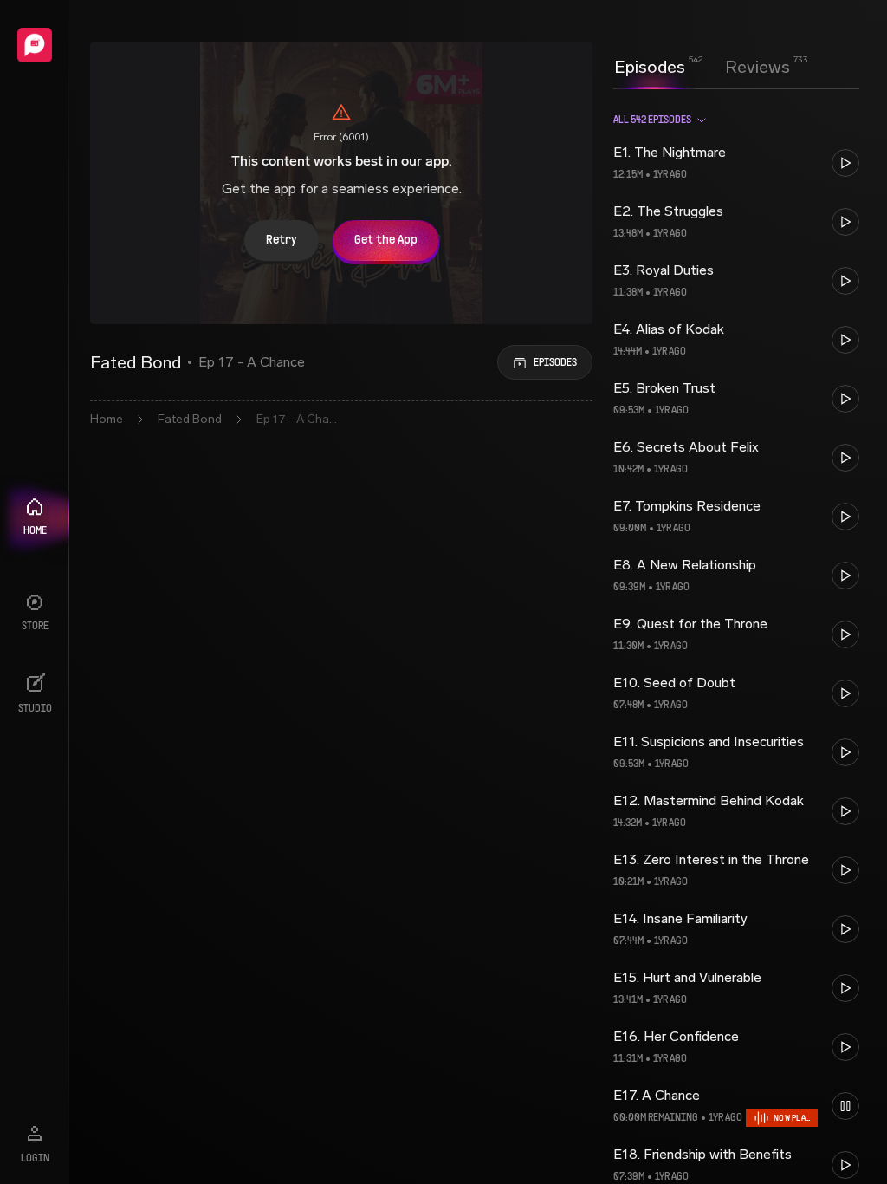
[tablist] (702, 67)
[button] (736, 163)
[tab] (649, 65)
